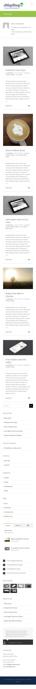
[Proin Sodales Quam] (20, 586)
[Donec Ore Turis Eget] (6, 586)
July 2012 (6, 465)
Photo (25, 155)
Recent (18, 525)
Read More (8, 106)
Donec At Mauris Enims (15, 150)
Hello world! (7, 418)
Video (20, 74)
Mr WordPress (8, 448)
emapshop (10, 73)
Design (12, 74)
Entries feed (7, 508)
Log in (6, 503)
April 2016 (7, 461)
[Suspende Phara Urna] (13, 590)
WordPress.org (8, 516)
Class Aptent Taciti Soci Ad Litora (13, 431)
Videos (7, 156)
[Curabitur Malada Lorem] (6, 590)
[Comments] (28, 525)
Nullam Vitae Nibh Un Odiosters (13, 435)
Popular (8, 525)
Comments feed (8, 512)
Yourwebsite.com (11, 667)
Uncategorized (8, 486)
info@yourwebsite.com (13, 664)
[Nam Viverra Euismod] (28, 586)
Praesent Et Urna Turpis (15, 70)
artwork (21, 155)
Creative (8, 74)
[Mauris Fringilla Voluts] (13, 586)
